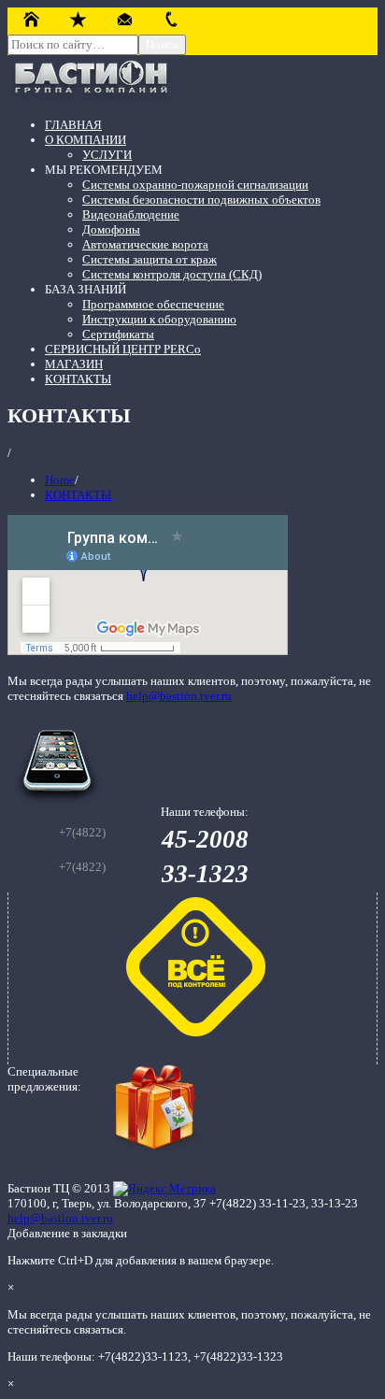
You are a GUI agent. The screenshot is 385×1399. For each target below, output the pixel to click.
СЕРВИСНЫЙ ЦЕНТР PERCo (123, 349)
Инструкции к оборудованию (159, 319)
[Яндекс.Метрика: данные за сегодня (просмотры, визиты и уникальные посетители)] (164, 1188)
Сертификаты (118, 334)
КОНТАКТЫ (78, 379)
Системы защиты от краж (149, 259)
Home (60, 480)
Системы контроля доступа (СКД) (172, 274)
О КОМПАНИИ (85, 140)
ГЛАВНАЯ (73, 125)
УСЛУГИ (107, 155)
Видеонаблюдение (130, 214)
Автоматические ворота (145, 244)
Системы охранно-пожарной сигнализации (195, 185)
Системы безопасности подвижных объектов (201, 200)
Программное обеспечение (153, 304)
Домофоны (111, 229)
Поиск (162, 44)
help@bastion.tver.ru (179, 696)
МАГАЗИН (74, 364)
